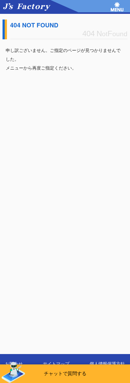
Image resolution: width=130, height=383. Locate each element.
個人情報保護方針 (107, 363)
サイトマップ (56, 363)
